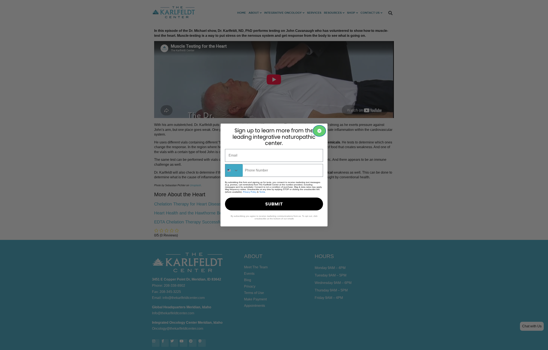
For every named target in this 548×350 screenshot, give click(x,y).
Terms (262, 192)
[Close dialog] (319, 130)
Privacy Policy (249, 192)
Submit (274, 204)
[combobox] (234, 170)
